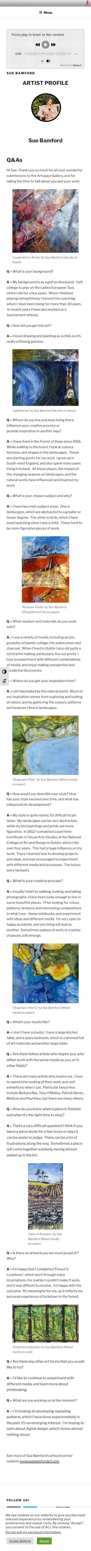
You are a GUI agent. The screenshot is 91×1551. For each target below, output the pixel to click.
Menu (48, 12)
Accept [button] (44, 1541)
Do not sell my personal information (33, 1532)
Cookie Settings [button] (20, 1541)
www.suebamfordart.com (39, 1461)
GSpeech (77, 65)
